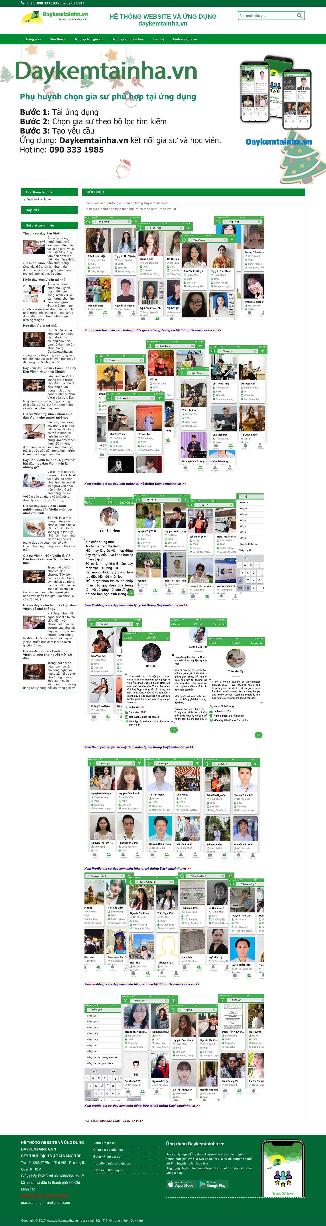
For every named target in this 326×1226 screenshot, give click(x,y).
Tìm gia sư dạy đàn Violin (42, 233)
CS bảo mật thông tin (108, 1170)
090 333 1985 (48, 3)
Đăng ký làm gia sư (88, 39)
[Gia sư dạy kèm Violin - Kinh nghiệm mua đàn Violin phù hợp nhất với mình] (34, 537)
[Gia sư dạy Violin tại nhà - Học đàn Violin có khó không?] (34, 632)
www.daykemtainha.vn (62, 1220)
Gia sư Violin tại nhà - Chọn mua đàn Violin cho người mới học (47, 415)
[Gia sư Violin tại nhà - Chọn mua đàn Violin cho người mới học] (34, 441)
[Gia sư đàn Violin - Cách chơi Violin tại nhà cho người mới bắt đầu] (34, 682)
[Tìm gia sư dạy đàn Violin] (34, 257)
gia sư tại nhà (90, 1220)
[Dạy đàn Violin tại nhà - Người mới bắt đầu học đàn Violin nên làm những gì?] (34, 491)
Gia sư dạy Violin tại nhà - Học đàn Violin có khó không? (49, 606)
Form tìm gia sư (104, 1143)
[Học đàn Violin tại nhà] (34, 349)
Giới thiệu (57, 39)
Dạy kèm (136, 1220)
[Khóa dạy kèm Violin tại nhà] (34, 303)
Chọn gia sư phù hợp (108, 1149)
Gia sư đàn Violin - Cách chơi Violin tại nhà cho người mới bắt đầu (47, 654)
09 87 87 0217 (73, 3)
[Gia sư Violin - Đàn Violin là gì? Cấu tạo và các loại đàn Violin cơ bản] (34, 586)
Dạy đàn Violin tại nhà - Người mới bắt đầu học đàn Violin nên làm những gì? (49, 463)
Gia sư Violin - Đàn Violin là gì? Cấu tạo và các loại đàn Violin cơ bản (48, 559)
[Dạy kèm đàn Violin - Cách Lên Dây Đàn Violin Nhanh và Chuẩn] (34, 395)
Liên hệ (158, 39)
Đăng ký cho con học (128, 39)
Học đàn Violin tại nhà (40, 325)
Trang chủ (33, 39)
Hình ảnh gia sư (185, 39)
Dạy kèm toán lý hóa (39, 199)
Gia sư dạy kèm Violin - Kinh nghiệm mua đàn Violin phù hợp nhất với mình (47, 509)
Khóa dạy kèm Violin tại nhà (44, 279)
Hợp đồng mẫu (103, 1163)
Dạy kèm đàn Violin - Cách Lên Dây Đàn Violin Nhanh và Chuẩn (49, 369)
